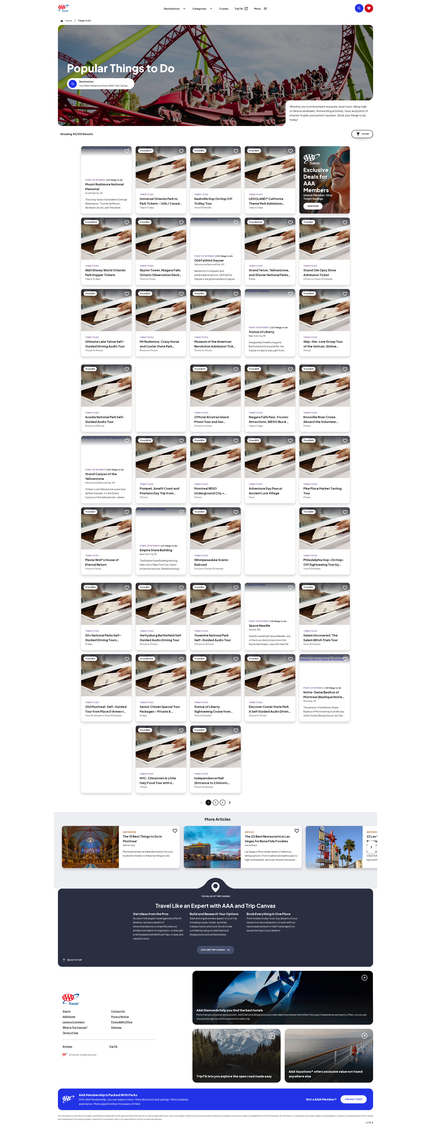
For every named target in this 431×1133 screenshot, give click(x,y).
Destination (86, 81)
